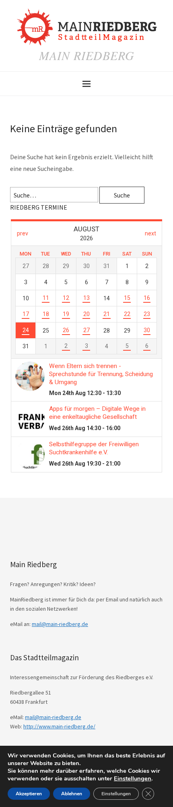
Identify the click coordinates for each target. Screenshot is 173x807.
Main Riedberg (86, 55)
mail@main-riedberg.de (60, 624)
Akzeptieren (29, 793)
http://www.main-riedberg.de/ (59, 726)
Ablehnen (71, 793)
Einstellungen (132, 778)
